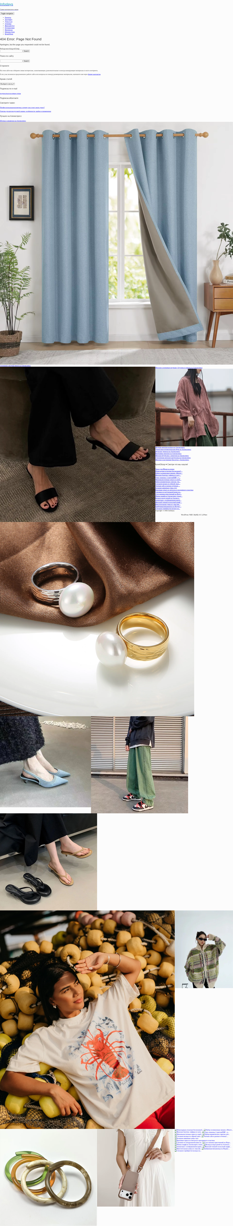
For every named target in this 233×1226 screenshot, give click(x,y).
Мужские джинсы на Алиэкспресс (167, 452)
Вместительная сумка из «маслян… (167, 504)
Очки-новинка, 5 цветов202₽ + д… (167, 478)
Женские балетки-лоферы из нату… (168, 475)
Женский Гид (10, 26)
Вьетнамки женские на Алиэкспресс (168, 454)
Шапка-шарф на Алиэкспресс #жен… (168, 496)
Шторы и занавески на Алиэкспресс (13, 121)
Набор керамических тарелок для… (167, 482)
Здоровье (8, 24)
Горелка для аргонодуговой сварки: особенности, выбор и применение (25, 111)
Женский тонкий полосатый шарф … (168, 502)
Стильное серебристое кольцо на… (167, 509)
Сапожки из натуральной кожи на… (168, 492)
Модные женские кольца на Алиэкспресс (170, 447)
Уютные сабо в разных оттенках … (167, 486)
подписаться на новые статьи (10, 93)
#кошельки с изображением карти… (168, 500)
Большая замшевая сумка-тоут (166, 488)
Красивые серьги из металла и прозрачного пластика (174, 490)
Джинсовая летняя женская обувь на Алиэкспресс (173, 449)
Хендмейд (8, 20)
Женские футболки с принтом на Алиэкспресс (172, 456)
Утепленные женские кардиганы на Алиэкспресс (173, 458)
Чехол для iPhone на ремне (164, 469)
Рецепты (8, 18)
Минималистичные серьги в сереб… (168, 480)
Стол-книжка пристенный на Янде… (168, 494)
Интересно (9, 30)
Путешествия (9, 28)
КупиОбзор (9, 34)
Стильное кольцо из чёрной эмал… (167, 484)
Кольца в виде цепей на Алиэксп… (167, 498)
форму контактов (94, 74)
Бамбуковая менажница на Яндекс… (168, 507)
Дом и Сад (8, 22)
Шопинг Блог (10, 32)
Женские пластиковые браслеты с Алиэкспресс (172, 460)
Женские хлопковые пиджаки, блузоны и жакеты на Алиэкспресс (179, 368)
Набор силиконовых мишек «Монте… (169, 473)
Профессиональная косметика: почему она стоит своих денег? (22, 108)
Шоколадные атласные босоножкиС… (169, 471)
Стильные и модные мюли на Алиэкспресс (15, 366)
